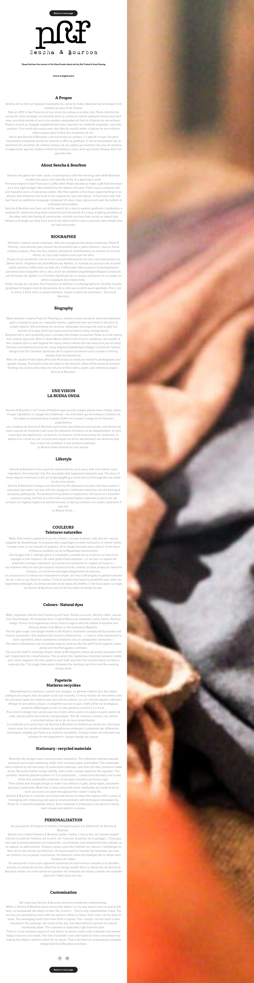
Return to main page (63, 13)
